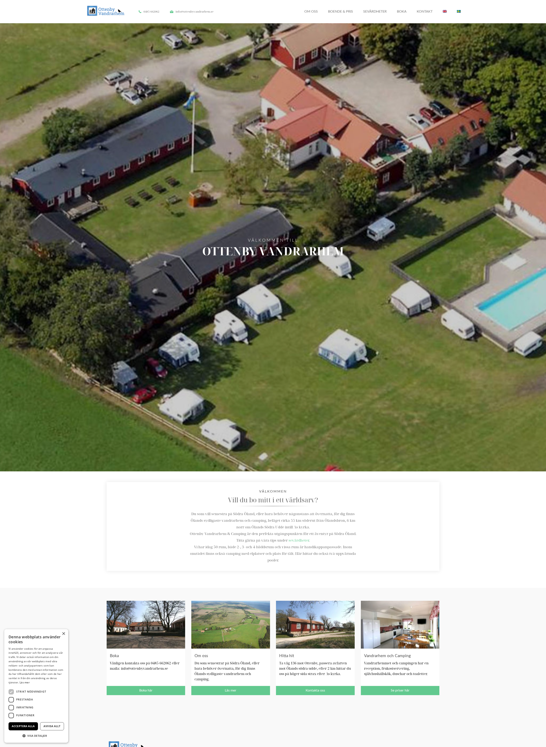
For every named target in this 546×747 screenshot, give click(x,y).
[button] (36, 735)
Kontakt (425, 11)
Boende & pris (340, 11)
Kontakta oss (315, 690)
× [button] (63, 633)
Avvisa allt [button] (52, 726)
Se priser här (400, 690)
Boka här (145, 690)
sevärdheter (299, 540)
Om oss (311, 11)
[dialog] (36, 686)
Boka (402, 11)
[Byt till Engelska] (445, 12)
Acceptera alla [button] (23, 726)
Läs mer (230, 690)
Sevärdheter (375, 11)
